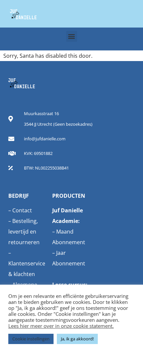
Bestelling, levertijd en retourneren (24, 231)
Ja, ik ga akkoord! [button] (77, 339)
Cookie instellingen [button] (31, 339)
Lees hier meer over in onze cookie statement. (61, 326)
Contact (22, 210)
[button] (71, 36)
